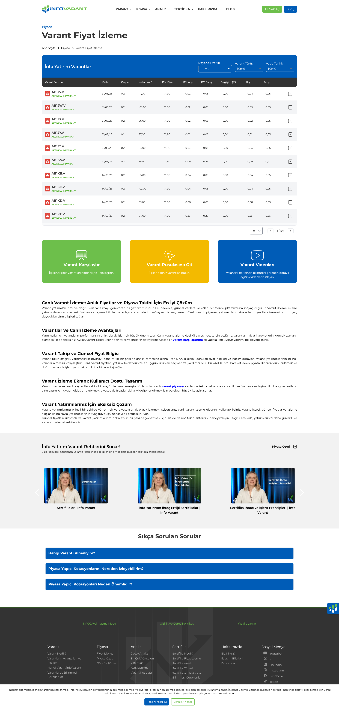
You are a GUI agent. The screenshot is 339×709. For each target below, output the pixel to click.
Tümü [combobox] (205, 69)
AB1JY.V (58, 133)
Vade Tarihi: (274, 63)
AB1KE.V (58, 214)
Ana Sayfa (48, 48)
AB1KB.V (58, 173)
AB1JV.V (58, 92)
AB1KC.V (58, 187)
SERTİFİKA (182, 9)
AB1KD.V (58, 201)
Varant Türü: (244, 63)
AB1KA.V (58, 160)
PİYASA (141, 9)
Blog (230, 9)
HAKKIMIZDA (207, 9)
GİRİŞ (290, 9)
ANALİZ (160, 9)
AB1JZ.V (58, 146)
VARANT (122, 9)
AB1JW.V (59, 106)
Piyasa (65, 48)
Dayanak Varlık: (209, 63)
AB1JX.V (58, 119)
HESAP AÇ (272, 9)
